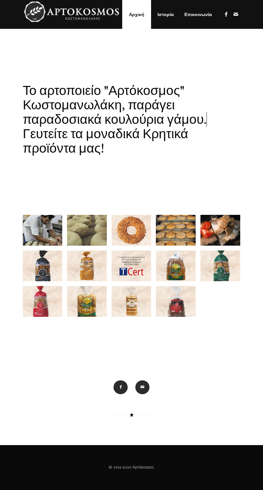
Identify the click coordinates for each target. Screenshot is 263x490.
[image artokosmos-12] (178, 304)
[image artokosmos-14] (134, 268)
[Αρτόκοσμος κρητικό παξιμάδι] (71, 14)
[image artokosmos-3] (178, 232)
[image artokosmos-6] (89, 268)
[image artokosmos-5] (45, 268)
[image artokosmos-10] (89, 304)
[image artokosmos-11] (134, 304)
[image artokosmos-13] (134, 232)
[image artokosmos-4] (222, 232)
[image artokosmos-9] (45, 304)
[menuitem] (136, 14)
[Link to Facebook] (226, 14)
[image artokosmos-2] (89, 232)
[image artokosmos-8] (222, 268)
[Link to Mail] (236, 14)
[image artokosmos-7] (178, 268)
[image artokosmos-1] (45, 232)
